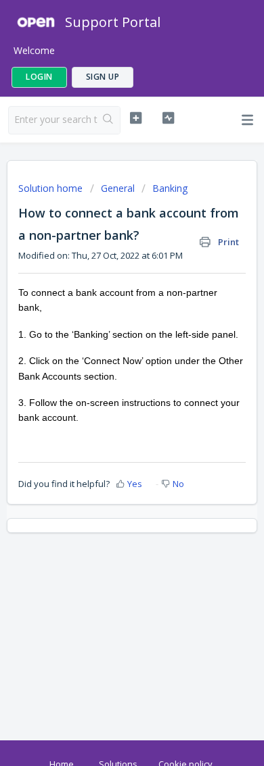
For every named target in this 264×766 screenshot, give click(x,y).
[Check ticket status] (168, 118)
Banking (170, 188)
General (118, 188)
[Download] (107, 375)
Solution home (51, 188)
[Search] (108, 120)
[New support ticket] (135, 118)
